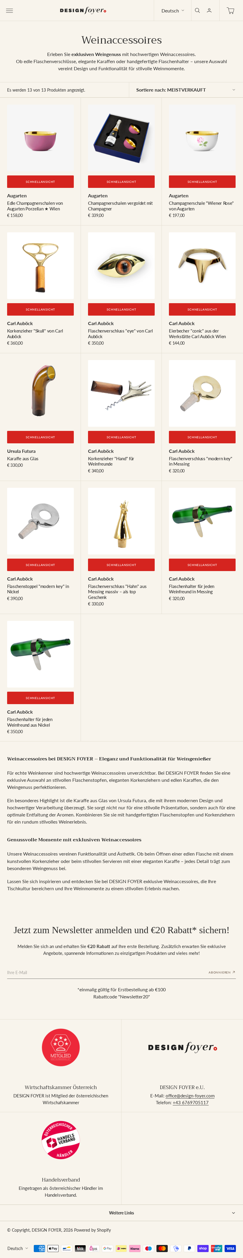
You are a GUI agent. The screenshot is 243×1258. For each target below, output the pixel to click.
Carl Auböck (20, 323)
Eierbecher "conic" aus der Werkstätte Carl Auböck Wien (197, 333)
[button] (9, 10)
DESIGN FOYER (46, 1230)
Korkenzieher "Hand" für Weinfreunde (111, 461)
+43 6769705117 (191, 1102)
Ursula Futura (21, 451)
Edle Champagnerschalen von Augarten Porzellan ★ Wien (35, 205)
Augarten (17, 195)
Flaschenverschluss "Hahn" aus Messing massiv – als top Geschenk (117, 592)
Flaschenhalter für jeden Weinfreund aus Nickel (29, 722)
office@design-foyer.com (190, 1095)
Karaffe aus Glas (23, 458)
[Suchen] (197, 10)
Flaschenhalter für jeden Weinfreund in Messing (191, 589)
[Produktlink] (40, 138)
